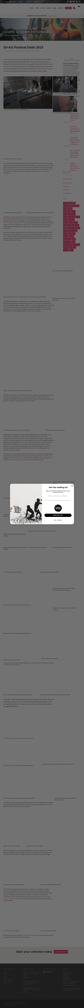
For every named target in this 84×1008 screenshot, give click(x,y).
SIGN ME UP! (58, 515)
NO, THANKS (58, 520)
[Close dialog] (72, 486)
